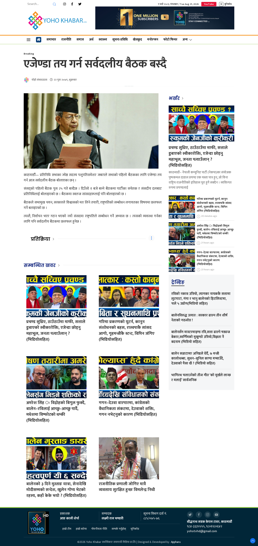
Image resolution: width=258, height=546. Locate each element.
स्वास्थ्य (103, 39)
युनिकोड (228, 4)
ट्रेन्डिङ (177, 282)
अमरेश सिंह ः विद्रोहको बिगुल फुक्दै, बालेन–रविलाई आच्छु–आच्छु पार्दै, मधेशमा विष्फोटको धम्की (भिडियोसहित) (55, 411)
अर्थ (91, 39)
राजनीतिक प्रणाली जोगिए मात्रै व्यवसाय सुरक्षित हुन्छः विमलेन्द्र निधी (127, 486)
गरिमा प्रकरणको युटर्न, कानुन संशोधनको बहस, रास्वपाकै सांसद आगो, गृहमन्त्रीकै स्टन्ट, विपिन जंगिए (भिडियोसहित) (126, 330)
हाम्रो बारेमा (81, 529)
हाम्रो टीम (66, 529)
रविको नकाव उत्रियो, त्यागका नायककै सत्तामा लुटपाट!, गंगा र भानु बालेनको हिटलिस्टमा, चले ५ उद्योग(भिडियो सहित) (200, 299)
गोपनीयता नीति (99, 529)
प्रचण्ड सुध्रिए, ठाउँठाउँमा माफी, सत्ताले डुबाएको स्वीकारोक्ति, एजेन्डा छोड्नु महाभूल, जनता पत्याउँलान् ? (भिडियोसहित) (55, 330)
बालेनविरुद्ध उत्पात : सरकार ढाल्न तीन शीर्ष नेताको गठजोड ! (199, 317)
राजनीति (66, 39)
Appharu (176, 542)
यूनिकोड (135, 529)
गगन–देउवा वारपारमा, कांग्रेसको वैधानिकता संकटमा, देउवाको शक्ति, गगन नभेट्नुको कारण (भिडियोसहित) (128, 408)
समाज (80, 39)
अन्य (185, 39)
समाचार (51, 39)
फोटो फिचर (170, 39)
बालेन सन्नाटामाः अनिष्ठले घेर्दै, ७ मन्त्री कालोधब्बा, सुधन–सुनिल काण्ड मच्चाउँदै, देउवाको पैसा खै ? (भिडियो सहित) (197, 358)
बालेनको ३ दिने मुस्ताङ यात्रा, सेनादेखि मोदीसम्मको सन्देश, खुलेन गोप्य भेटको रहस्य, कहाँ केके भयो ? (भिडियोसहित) (56, 489)
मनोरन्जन (152, 39)
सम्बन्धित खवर (40, 265)
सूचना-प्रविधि (120, 39)
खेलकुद (137, 39)
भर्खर (175, 98)
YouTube (209, 4)
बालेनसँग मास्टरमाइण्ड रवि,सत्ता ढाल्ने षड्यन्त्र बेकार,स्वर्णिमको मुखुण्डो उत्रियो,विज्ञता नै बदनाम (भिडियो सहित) (200, 337)
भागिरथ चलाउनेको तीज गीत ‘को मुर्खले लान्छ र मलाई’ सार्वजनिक (201, 377)
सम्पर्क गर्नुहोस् (119, 529)
